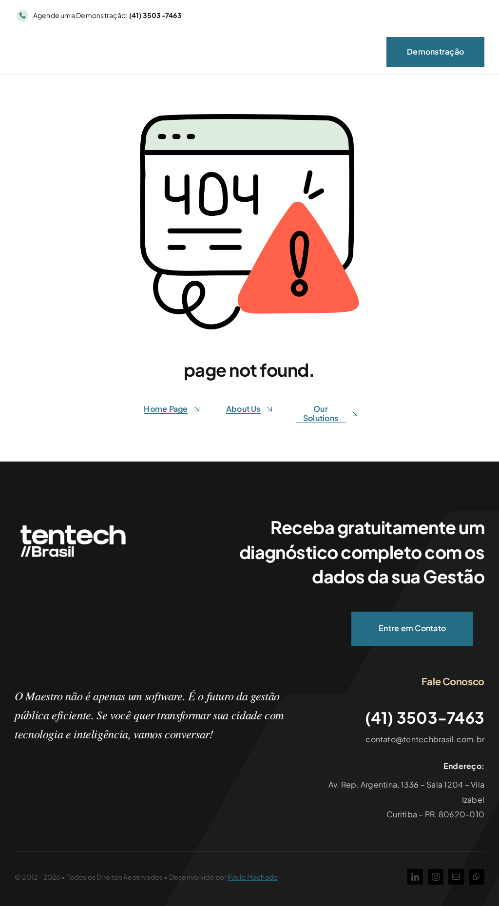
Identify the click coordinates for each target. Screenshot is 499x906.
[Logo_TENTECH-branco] (73, 524)
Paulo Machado (253, 876)
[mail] (456, 877)
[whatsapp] (476, 877)
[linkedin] (415, 877)
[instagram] (435, 877)
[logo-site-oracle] (65, 48)
